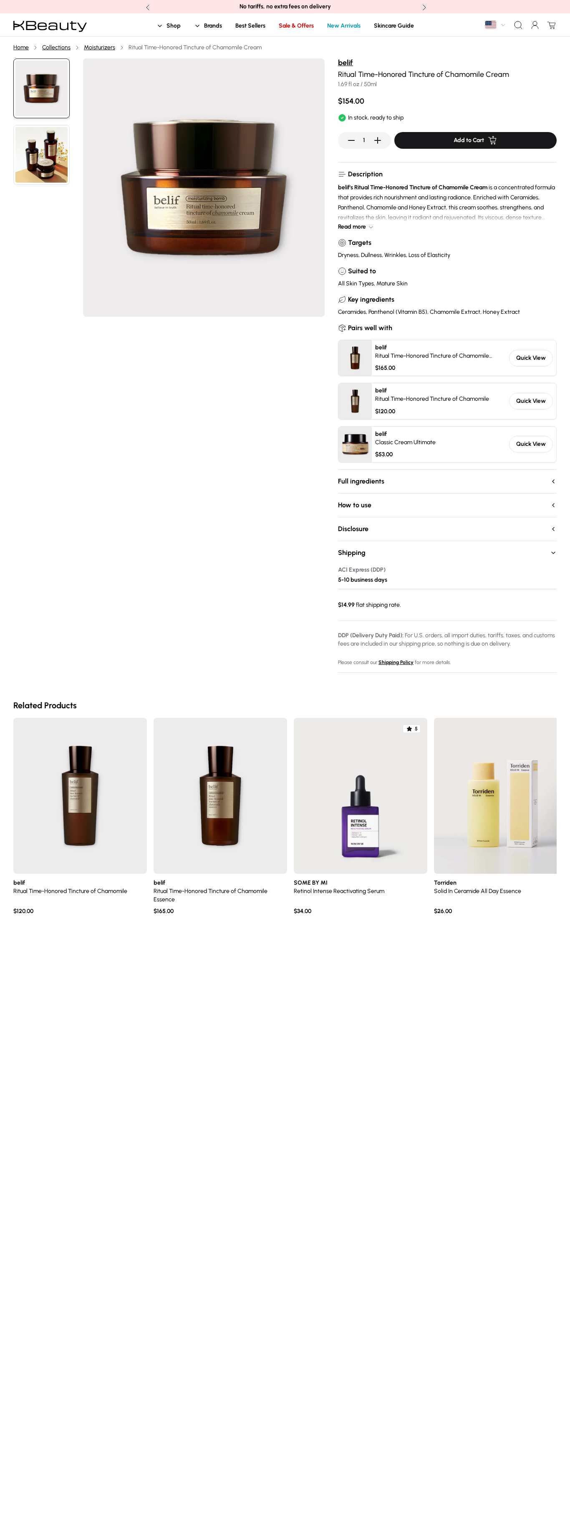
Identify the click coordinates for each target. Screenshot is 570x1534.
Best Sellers (250, 25)
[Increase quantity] (377, 140)
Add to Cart (469, 140)
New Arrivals (344, 25)
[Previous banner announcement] (147, 7)
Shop (173, 25)
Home (21, 47)
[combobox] (496, 24)
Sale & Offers (296, 25)
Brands (213, 25)
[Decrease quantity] (351, 140)
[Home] (50, 25)
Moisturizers (99, 47)
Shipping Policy (396, 662)
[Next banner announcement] (423, 7)
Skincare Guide (394, 25)
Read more (352, 226)
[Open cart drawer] (550, 25)
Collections (56, 47)
